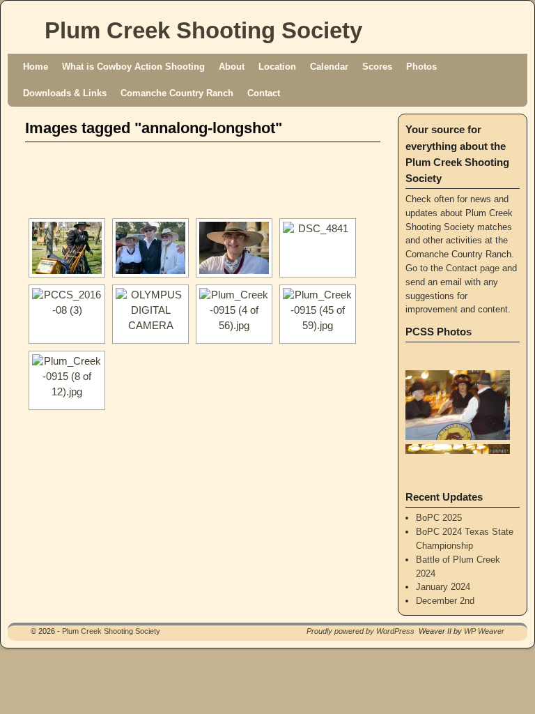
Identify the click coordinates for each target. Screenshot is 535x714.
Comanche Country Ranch (177, 93)
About (232, 66)
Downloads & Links (65, 93)
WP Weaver (484, 631)
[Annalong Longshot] (234, 248)
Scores (377, 66)
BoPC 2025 (439, 517)
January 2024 (443, 587)
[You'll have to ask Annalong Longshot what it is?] (234, 314)
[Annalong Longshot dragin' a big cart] (67, 248)
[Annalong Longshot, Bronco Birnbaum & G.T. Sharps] (150, 248)
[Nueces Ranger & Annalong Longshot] (67, 380)
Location (277, 66)
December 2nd (445, 600)
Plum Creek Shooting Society (203, 30)
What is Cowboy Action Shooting (133, 66)
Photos (421, 66)
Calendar (329, 66)
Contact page (472, 268)
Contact (263, 93)
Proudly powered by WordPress (360, 631)
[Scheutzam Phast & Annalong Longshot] (150, 314)
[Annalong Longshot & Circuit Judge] (317, 314)
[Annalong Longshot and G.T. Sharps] (317, 248)
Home (35, 66)
